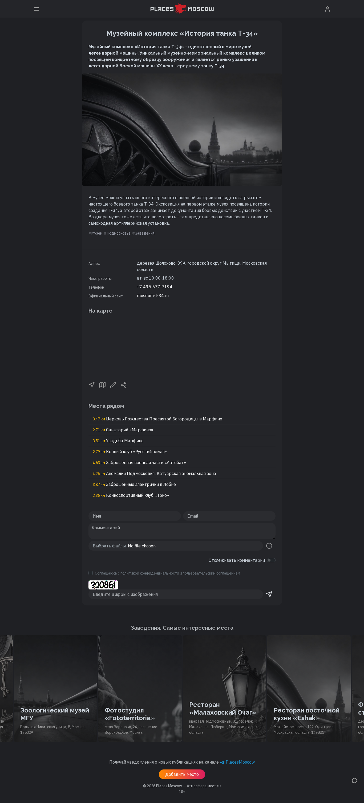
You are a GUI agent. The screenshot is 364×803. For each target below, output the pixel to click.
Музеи (96, 233)
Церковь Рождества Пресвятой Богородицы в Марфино (157, 418)
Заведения (145, 233)
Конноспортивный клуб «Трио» (131, 495)
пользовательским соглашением (211, 573)
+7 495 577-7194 (154, 286)
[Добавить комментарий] (354, 780)
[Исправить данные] (113, 384)
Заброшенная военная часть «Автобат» (139, 462)
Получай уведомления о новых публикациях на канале (182, 762)
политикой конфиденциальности (149, 573)
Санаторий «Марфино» (123, 429)
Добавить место (182, 774)
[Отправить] (269, 594)
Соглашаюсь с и (167, 573)
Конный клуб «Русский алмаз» (130, 451)
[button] (91, 384)
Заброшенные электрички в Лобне (134, 484)
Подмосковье (119, 233)
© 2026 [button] (182, 786)
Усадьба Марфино (118, 440)
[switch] (271, 560)
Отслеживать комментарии (237, 560)
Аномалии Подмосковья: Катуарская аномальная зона (154, 473)
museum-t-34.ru (153, 295)
